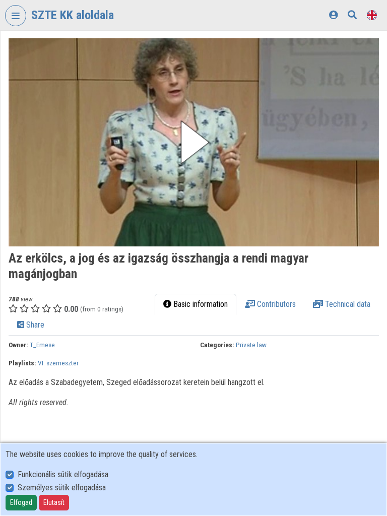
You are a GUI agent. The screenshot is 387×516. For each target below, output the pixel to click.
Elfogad (21, 502)
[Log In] (333, 15)
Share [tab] (34, 325)
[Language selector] (372, 15)
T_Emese (42, 345)
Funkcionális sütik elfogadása (63, 474)
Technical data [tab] (346, 304)
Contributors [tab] (275, 304)
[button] (194, 142)
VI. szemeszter (58, 363)
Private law (251, 345)
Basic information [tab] (199, 304)
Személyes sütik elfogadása (62, 487)
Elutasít (53, 502)
